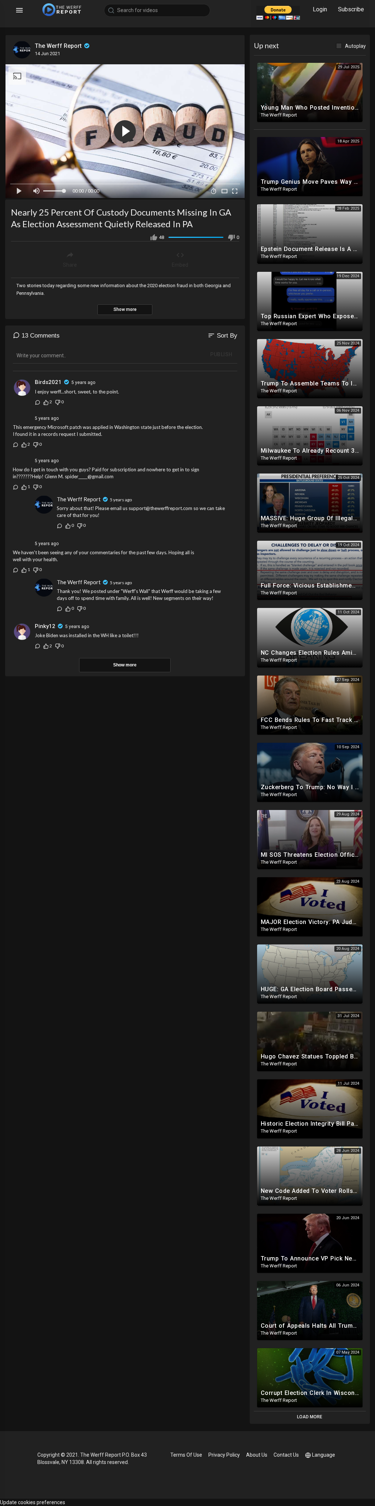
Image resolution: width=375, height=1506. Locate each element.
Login (320, 9)
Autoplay (355, 46)
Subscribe (351, 9)
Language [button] (323, 1455)
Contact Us (286, 1455)
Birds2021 (48, 382)
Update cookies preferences (32, 1502)
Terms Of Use (186, 1455)
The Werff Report (59, 45)
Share (70, 265)
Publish (221, 354)
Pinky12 (45, 626)
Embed (180, 265)
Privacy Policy (224, 1455)
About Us (256, 1455)
